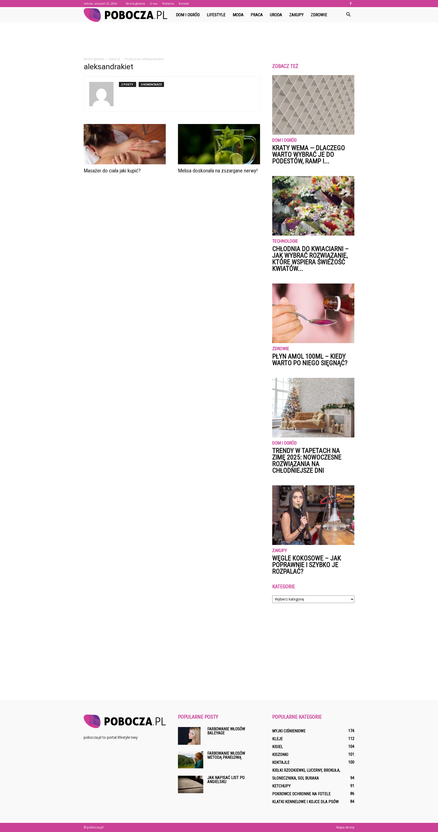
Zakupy (296, 14)
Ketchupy (281, 786)
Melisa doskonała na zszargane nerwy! (218, 171)
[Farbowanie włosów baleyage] (189, 736)
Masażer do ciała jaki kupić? (112, 171)
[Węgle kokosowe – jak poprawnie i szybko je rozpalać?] (313, 515)
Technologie (285, 241)
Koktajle (280, 762)
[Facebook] (350, 3)
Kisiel (277, 746)
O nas (153, 3)
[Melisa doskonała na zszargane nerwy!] (219, 144)
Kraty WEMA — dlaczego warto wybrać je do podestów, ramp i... (308, 154)
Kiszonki (280, 754)
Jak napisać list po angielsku (226, 779)
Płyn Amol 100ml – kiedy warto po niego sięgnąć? (310, 359)
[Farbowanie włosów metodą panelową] (190, 759)
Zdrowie (319, 14)
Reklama (168, 3)
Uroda (276, 14)
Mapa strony (345, 827)
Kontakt (184, 3)
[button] (348, 15)
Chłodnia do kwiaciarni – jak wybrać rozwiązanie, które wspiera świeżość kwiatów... (310, 258)
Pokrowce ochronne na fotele (301, 793)
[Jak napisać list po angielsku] (190, 784)
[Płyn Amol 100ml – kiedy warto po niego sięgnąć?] (313, 313)
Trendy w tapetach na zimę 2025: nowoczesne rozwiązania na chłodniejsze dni (306, 460)
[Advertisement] (219, 39)
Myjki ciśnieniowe (288, 731)
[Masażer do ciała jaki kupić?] (125, 144)
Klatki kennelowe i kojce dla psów (305, 801)
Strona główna (135, 3)
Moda (238, 14)
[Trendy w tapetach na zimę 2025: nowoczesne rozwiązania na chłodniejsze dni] (313, 407)
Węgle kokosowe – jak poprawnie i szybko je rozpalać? (306, 564)
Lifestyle (216, 14)
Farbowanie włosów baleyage (226, 731)
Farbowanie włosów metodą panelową (226, 755)
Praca (257, 14)
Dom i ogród (188, 14)
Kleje (277, 738)
